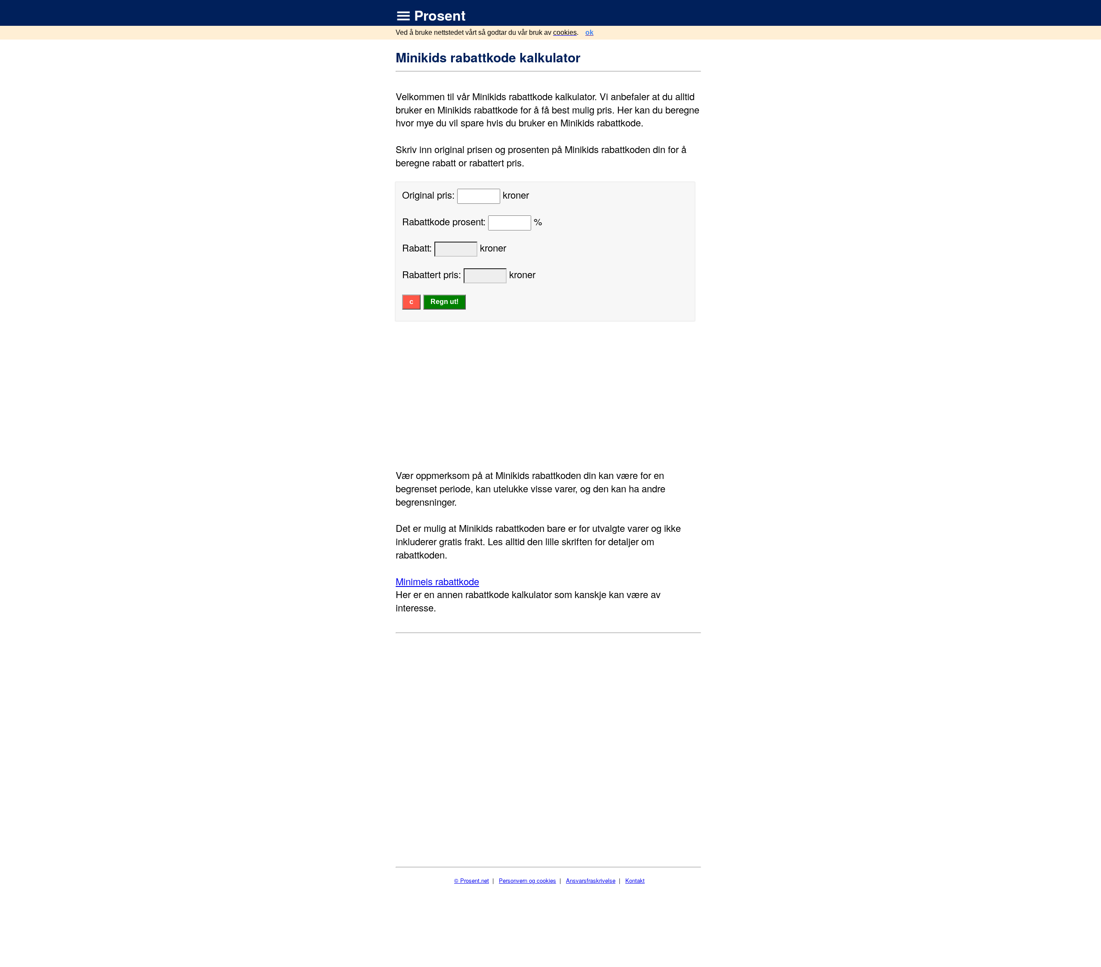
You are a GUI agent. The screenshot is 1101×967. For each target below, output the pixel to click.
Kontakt (635, 880)
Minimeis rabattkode (437, 581)
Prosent (440, 15)
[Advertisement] (549, 395)
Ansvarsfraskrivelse (590, 880)
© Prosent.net (471, 880)
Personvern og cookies (527, 880)
